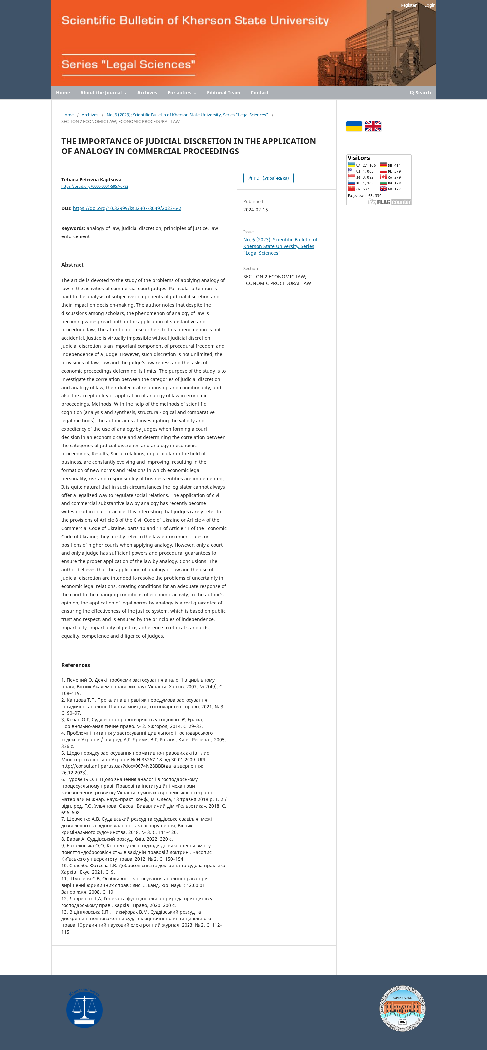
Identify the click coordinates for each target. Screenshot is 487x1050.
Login (430, 5)
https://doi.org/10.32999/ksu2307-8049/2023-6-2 (127, 208)
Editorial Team (223, 92)
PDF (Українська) (271, 178)
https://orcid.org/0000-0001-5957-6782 (94, 186)
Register (409, 5)
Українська (354, 126)
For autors (180, 92)
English (373, 126)
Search (422, 92)
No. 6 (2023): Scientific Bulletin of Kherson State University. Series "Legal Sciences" (187, 115)
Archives (147, 92)
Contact (260, 92)
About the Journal (102, 92)
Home (63, 92)
